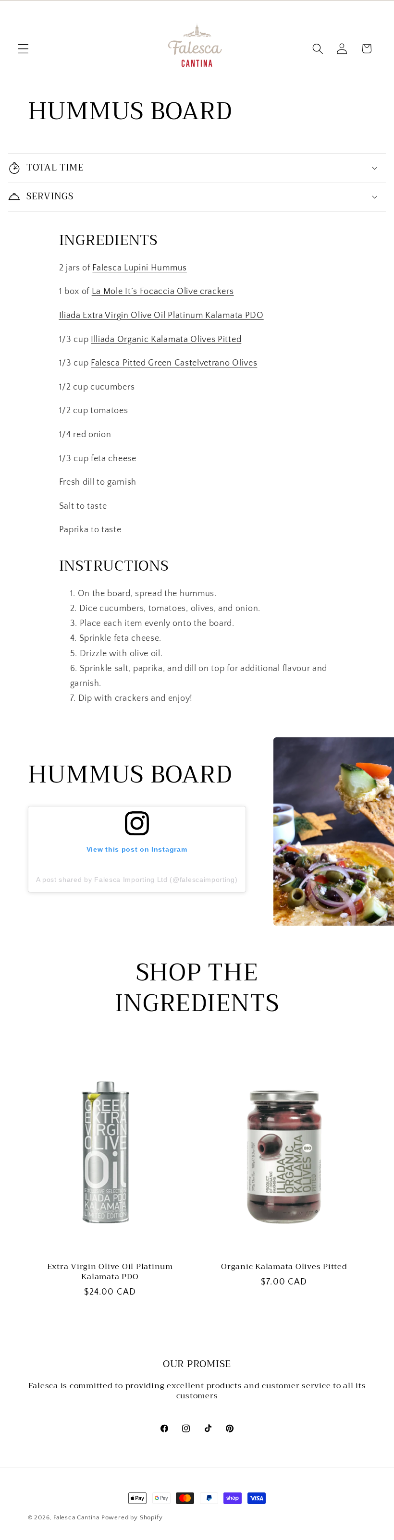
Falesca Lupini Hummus (139, 268)
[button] (23, 49)
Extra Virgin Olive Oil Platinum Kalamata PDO (110, 1272)
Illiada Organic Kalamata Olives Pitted (166, 339)
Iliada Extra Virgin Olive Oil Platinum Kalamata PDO (161, 315)
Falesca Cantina (76, 1517)
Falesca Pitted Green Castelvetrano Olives (174, 363)
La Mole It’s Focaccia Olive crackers (163, 291)
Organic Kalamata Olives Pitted (284, 1267)
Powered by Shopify (132, 1517)
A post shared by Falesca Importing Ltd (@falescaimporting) (137, 879)
